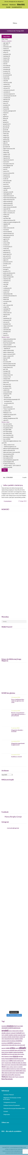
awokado (7, 54)
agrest (5, 45)
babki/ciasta (7, 341)
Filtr (4, 470)
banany (6, 58)
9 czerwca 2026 (15, 728)
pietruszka (7, 258)
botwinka (6, 69)
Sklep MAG (21, 4)
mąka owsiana (8, 201)
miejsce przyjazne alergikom (11, 222)
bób (5, 63)
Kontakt (8, 7)
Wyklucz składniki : (7, 41)
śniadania (7, 393)
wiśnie (6, 327)
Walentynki (12, 1077)
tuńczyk (6, 322)
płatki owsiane (8, 277)
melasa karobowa (9, 220)
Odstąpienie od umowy (10, 1102)
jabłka (6, 139)
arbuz (5, 52)
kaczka (6, 150)
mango (6, 216)
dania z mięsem (8, 352)
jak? (5, 369)
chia (5, 80)
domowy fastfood (9, 365)
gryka (5, 129)
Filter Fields (5, 39)
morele (6, 229)
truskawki (7, 320)
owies (6, 248)
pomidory (7, 263)
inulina (6, 137)
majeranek (7, 188)
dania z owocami (9, 354)
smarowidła (7, 392)
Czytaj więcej (7, 501)
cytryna (6, 88)
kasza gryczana (8, 163)
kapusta (6, 158)
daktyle (6, 99)
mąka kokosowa (8, 195)
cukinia (6, 84)
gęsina (5, 116)
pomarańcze (7, 261)
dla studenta (8, 458)
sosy (5, 405)
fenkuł (5, 112)
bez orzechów (8, 435)
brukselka (6, 73)
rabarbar (6, 278)
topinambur (7, 318)
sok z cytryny (8, 305)
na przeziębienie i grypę (10, 460)
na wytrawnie (8, 403)
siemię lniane (7, 294)
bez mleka (7, 433)
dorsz (5, 103)
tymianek (7, 324)
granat (5, 122)
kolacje (6, 373)
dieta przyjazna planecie (11, 448)
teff (5, 316)
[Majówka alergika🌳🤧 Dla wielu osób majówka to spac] (14, 958)
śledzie (6, 297)
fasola (6, 109)
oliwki (5, 241)
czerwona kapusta (9, 94)
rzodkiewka (7, 288)
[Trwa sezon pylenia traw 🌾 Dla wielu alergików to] (14, 913)
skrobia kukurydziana (10, 295)
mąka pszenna (8, 203)
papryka (6, 250)
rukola (5, 282)
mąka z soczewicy (9, 212)
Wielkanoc (7, 412)
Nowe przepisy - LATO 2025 (12, 465)
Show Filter (6, 36)
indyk (6, 135)
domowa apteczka (9, 363)
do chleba (23, 1062)
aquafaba (6, 50)
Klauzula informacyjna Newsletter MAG (14, 1108)
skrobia (9, 1036)
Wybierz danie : (6, 337)
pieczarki (7, 256)
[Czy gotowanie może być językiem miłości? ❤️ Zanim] (14, 839)
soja (5, 303)
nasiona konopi (8, 233)
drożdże (6, 105)
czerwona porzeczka (9, 95)
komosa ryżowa (8, 173)
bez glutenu (8, 427)
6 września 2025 (15, 741)
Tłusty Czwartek (9, 409)
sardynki (6, 290)
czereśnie (6, 92)
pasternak (6, 252)
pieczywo (7, 384)
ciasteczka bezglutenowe (8, 1070)
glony (5, 118)
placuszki (11, 1045)
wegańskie (7, 467)
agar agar (6, 43)
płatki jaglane (7, 275)
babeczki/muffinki (9, 339)
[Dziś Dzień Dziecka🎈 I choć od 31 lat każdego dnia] (14, 898)
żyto (5, 333)
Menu (15, 23)
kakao (6, 152)
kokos (6, 171)
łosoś (6, 335)
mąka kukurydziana (9, 197)
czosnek (6, 97)
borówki (6, 67)
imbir (6, 133)
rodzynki (6, 280)
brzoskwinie (7, 75)
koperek (6, 175)
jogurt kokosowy (9, 148)
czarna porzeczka (8, 90)
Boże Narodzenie (9, 343)
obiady (6, 378)
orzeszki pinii (7, 246)
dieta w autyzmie (9, 450)
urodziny (6, 410)
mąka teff (6, 209)
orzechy (6, 244)
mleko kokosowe (8, 227)
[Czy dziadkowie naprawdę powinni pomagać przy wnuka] (14, 854)
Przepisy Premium (9, 463)
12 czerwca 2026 (15, 710)
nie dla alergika (8, 461)
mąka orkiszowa (8, 199)
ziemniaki (7, 329)
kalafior (6, 154)
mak (5, 190)
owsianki (7, 397)
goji (5, 120)
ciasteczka (7, 344)
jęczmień (6, 146)
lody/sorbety (8, 375)
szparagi (6, 309)
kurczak (6, 182)
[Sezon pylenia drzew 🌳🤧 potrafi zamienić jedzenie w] (14, 988)
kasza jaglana (8, 165)
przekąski (7, 386)
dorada (6, 101)
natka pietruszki (8, 235)
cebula (6, 78)
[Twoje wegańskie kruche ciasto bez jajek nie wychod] (14, 943)
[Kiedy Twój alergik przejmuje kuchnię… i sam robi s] (14, 884)
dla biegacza (8, 456)
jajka (5, 143)
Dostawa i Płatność (9, 1094)
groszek (6, 126)
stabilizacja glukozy (9, 446)
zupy (5, 420)
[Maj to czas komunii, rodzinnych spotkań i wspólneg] (14, 928)
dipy (5, 360)
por (5, 265)
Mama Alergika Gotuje (13, 817)
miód (5, 226)
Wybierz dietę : (6, 422)
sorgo (6, 307)
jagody (6, 141)
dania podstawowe (9, 346)
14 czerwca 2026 (15, 697)
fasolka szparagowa (9, 111)
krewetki (6, 177)
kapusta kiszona (8, 160)
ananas (6, 48)
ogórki (6, 239)
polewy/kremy (5, 1045)
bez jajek (7, 429)
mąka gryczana (8, 192)
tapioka (6, 314)
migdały (6, 224)
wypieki (7, 416)
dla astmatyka (8, 454)
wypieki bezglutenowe (10, 418)
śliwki (6, 299)
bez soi (6, 439)
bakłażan (6, 56)
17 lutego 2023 (22, 501)
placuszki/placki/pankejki (11, 399)
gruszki (6, 128)
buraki (6, 77)
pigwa (5, 260)
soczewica (7, 301)
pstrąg (5, 269)
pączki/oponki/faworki (10, 380)
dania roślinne (8, 350)
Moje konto (5, 4)
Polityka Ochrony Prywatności (12, 1105)
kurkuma (6, 186)
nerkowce (6, 237)
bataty (6, 60)
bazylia (6, 61)
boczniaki (6, 65)
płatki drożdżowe (9, 273)
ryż (5, 286)
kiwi (5, 169)
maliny (6, 214)
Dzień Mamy (8, 367)
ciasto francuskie (21, 1068)
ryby (5, 284)
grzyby (6, 131)
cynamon (6, 86)
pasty (6, 382)
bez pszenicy (8, 437)
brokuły (6, 71)
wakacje (8, 1033)
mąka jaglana (7, 194)
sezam (6, 292)
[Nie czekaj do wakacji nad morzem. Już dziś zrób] (14, 869)
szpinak (6, 310)
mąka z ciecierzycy (9, 211)
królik (5, 178)
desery (6, 358)
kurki (5, 184)
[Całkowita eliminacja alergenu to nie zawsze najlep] (14, 1003)
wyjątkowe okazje (9, 414)
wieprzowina (8, 326)
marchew (7, 218)
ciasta (24, 1070)
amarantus (7, 46)
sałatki (6, 390)
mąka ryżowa (8, 205)
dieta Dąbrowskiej (21, 1064)
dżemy (10, 1062)
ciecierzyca (7, 82)
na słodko (7, 401)
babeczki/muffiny (9, 1074)
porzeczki (6, 267)
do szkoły (7, 361)
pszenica (6, 271)
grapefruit (6, 124)
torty (23, 1033)
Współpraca (12, 4)
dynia (6, 107)
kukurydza (7, 180)
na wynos (7, 377)
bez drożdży (8, 426)
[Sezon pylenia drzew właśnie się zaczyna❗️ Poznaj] (14, 973)
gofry (6, 395)
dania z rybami (8, 356)
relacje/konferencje (9, 1038)
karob (6, 161)
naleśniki (6, 348)
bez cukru (7, 424)
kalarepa (6, 156)
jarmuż (6, 144)
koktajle (6, 371)
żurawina (6, 331)
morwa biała (7, 231)
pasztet (4, 1048)
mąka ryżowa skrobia (9, 207)
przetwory (7, 388)
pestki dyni (7, 254)
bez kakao (7, 431)
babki (3, 1074)
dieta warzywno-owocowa (11, 452)
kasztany (6, 167)
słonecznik (7, 312)
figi (5, 114)
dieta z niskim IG (8, 444)
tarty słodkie (8, 407)
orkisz (6, 243)
